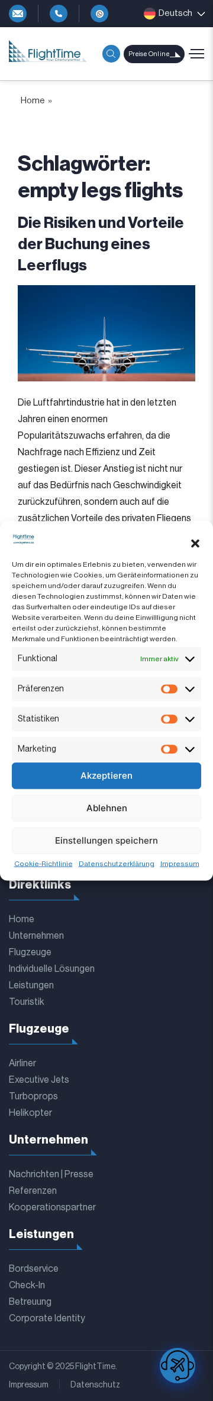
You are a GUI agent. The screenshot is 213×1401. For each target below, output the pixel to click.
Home (21, 919)
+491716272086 (99, 13)
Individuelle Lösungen (52, 969)
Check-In (27, 1285)
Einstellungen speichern (106, 840)
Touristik (26, 1002)
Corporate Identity (47, 1318)
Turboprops (33, 1096)
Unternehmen (36, 935)
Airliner (22, 1063)
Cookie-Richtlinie (43, 863)
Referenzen (33, 1191)
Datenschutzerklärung (116, 863)
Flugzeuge (30, 952)
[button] (195, 544)
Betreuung (30, 1302)
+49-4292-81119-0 (58, 13)
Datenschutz (95, 1385)
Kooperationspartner (52, 1207)
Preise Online (148, 54)
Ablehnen (106, 808)
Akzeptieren (106, 775)
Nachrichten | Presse (51, 1174)
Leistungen (31, 985)
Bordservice (34, 1268)
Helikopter (30, 1113)
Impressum (179, 863)
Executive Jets (39, 1080)
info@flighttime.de (18, 13)
